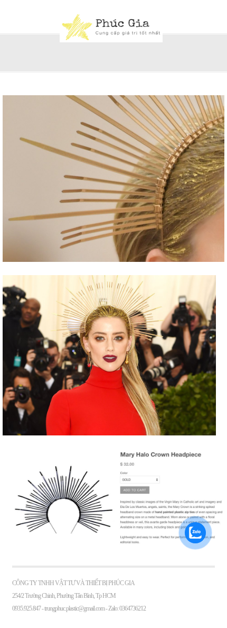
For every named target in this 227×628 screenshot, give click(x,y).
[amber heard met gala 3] (113, 259)
